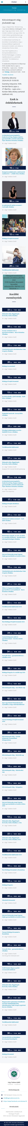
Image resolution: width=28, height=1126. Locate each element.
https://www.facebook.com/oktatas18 (15, 1101)
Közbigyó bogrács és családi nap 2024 (13, 672)
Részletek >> (14, 289)
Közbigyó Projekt (14, 1114)
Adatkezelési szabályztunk (14, 1112)
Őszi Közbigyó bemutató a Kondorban (13, 870)
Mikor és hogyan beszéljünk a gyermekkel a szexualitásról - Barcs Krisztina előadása (13, 589)
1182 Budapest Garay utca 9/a (12, 1095)
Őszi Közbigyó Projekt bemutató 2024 (13, 622)
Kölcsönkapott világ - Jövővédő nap (13, 755)
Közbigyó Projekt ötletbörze (10, 503)
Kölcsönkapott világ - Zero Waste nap (13, 687)
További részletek (7, 75)
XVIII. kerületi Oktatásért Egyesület (14, 1116)
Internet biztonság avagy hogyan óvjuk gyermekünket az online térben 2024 (13, 804)
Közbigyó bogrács (7, 885)
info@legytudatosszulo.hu (11, 1098)
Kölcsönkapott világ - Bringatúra (12, 787)
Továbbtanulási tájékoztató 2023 (12, 854)
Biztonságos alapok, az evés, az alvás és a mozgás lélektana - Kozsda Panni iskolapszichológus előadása (13, 537)
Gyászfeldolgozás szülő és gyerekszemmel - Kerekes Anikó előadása (12, 638)
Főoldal (14, 8)
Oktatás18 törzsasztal (8, 900)
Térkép (7, 72)
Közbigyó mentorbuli (8, 366)
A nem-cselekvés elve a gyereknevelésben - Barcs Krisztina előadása (13, 332)
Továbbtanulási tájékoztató (10, 270)
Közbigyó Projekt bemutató (10, 238)
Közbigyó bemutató (8, 1054)
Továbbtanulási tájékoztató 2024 (12, 606)
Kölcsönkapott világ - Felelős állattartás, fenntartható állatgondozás (11, 738)
